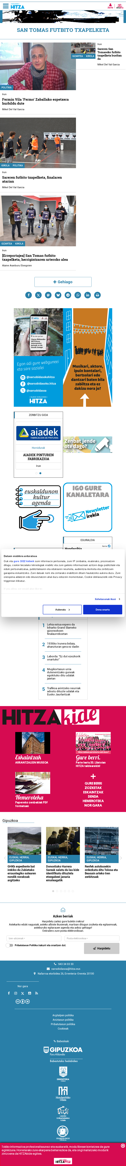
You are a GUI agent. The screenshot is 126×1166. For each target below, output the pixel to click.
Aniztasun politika (63, 1019)
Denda (93, 796)
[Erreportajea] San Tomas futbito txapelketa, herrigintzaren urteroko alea (35, 257)
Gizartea (77, 56)
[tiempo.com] (109, 545)
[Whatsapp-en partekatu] (77, 295)
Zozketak (93, 788)
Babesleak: (63, 1041)
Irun (4, 94)
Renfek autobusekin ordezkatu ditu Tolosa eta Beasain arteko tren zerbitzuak (101, 871)
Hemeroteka (93, 801)
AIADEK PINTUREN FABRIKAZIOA (38, 457)
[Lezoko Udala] (63, 1113)
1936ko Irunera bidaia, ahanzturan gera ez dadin (63, 645)
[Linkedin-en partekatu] (87, 295)
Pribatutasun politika (63, 1024)
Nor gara (93, 805)
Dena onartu (103, 609)
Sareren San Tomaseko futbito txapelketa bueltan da (109, 54)
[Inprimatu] (97, 295)
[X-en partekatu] (38, 295)
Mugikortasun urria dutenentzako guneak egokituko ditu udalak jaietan (61, 673)
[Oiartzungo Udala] (63, 1133)
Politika (18, 165)
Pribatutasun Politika (26, 945)
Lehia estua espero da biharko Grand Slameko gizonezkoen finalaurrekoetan (61, 629)
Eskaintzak (93, 792)
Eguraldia (88, 540)
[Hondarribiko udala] (63, 1094)
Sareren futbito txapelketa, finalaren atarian (32, 179)
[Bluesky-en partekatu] (58, 295)
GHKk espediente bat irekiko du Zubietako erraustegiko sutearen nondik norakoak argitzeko (22, 873)
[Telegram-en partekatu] (68, 295)
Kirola (19, 243)
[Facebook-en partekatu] (28, 295)
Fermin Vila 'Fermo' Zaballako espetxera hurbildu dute (35, 101)
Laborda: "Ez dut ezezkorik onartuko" (63, 658)
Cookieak (63, 1028)
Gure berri (93, 783)
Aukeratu (60, 609)
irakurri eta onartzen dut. (40, 945)
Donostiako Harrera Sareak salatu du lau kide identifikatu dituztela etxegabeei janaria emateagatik (62, 873)
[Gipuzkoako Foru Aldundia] (63, 1054)
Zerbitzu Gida (38, 415)
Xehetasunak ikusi (105, 599)
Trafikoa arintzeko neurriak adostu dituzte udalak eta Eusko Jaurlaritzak (64, 691)
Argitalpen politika (63, 1015)
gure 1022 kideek (24, 561)
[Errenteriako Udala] (63, 1074)
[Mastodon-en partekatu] (48, 295)
